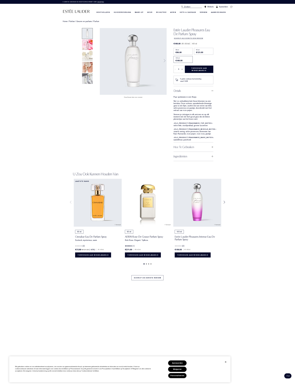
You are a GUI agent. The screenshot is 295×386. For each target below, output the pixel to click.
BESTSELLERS (103, 12)
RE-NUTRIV (161, 12)
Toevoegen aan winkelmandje (199, 69)
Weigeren (177, 369)
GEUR (149, 12)
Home (65, 21)
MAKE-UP (139, 12)
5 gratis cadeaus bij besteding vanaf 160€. (83, 2)
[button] (288, 376)
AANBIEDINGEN (218, 12)
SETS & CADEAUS (188, 12)
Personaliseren (177, 375)
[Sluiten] (225, 361)
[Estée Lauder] (76, 11)
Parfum (72, 21)
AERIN (173, 12)
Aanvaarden (177, 363)
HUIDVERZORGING (122, 12)
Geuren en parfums (84, 21)
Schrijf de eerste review (147, 278)
